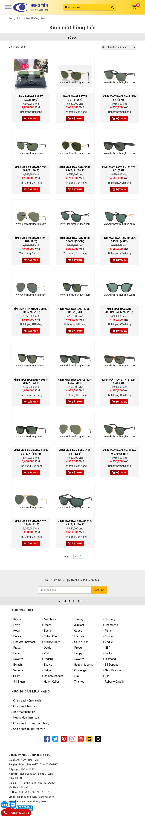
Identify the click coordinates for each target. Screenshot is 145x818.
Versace (18, 670)
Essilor (48, 630)
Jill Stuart (19, 681)
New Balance (112, 670)
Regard (48, 659)
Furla (107, 630)
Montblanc (50, 619)
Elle (106, 676)
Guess (78, 630)
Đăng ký (99, 590)
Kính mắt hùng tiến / (34, 18)
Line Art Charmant (24, 642)
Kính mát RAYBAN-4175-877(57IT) (119, 98)
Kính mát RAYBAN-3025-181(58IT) (30, 239)
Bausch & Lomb (84, 664)
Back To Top (72, 601)
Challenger (80, 670)
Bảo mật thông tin (24, 712)
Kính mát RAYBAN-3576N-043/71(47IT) (119, 239)
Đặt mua (33, 118)
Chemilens (111, 625)
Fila (76, 676)
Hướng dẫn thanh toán (26, 717)
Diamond (110, 659)
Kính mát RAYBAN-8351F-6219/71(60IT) (75, 523)
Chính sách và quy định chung (31, 723)
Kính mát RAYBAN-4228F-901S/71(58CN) (31, 452)
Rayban (17, 619)
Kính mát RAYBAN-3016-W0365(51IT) (119, 452)
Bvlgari (47, 670)
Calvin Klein (50, 636)
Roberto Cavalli (114, 681)
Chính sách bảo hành (25, 706)
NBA (107, 647)
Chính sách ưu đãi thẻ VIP (29, 729)
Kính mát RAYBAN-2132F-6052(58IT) (75, 381)
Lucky (108, 653)
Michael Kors (51, 642)
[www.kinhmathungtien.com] (31, 75)
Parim (17, 653)
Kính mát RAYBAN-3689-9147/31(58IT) (75, 169)
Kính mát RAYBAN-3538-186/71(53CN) (75, 239)
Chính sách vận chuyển (27, 700)
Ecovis (47, 664)
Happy (78, 653)
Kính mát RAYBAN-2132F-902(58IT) (119, 381)
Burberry (109, 619)
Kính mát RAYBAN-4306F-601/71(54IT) (75, 310)
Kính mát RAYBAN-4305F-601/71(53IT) (31, 381)
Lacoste (79, 636)
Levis (16, 625)
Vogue (108, 642)
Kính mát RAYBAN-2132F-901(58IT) (119, 169)
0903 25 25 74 (19, 813)
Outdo (47, 647)
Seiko (16, 676)
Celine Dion (81, 642)
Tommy (78, 619)
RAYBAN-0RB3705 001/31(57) (75, 98)
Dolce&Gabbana (53, 676)
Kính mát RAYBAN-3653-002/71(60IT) (30, 169)
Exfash (17, 664)
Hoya (16, 630)
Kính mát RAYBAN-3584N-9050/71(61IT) (30, 310)
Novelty (18, 659)
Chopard (109, 636)
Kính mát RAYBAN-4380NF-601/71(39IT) (119, 310)
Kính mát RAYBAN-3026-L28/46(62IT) (30, 523)
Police (17, 636)
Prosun (78, 647)
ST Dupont (111, 664)
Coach (47, 625)
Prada (17, 647)
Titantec (79, 681)
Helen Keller (51, 681)
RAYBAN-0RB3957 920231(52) (31, 98)
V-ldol (47, 653)
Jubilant (79, 625)
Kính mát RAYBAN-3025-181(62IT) (75, 452)
